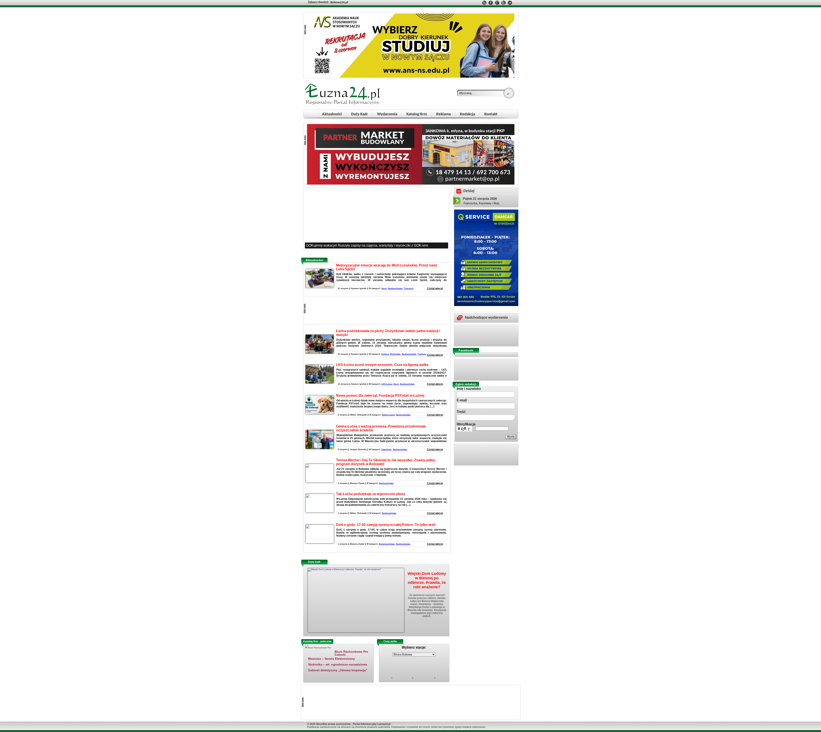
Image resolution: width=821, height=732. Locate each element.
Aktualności (332, 114)
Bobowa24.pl (339, 2)
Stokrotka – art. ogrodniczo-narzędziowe (337, 664)
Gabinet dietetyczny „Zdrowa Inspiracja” (337, 670)
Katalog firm (416, 114)
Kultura (385, 354)
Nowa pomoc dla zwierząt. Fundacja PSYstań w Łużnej (380, 395)
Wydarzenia (387, 114)
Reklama (443, 114)
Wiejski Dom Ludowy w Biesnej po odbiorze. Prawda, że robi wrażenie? (427, 580)
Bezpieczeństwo (387, 544)
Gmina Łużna (388, 415)
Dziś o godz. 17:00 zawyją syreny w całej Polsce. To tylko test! (386, 524)
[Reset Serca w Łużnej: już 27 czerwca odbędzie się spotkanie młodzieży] (376, 218)
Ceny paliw (390, 641)
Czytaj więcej (435, 288)
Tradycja (422, 354)
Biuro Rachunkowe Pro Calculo (351, 653)
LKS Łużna (386, 384)
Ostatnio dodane (348, 641)
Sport (384, 288)
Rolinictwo (395, 354)
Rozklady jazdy (415, 641)
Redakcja (467, 114)
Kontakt (491, 114)
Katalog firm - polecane (317, 641)
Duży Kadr (359, 114)
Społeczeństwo (395, 288)
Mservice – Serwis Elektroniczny (331, 658)
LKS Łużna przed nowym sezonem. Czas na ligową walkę (382, 365)
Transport (408, 288)
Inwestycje (386, 449)
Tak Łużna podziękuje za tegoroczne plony (370, 494)
